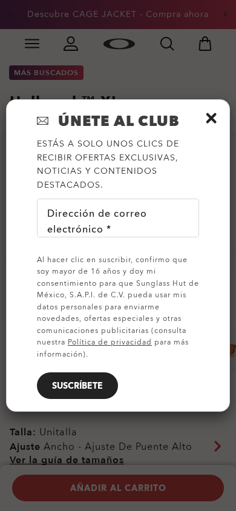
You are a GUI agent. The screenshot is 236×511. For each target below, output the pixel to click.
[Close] (211, 118)
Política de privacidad (110, 342)
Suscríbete (77, 386)
